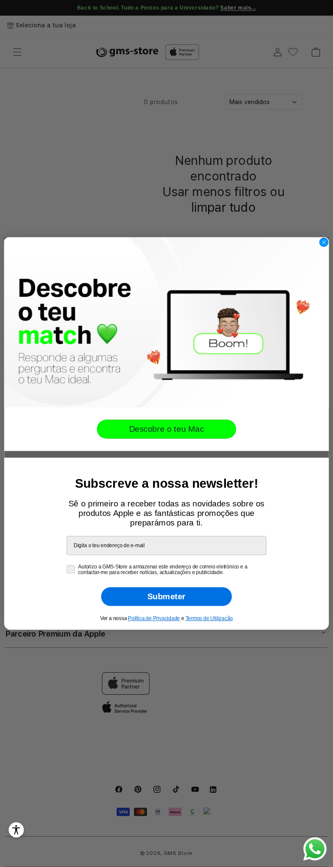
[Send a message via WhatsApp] (315, 849)
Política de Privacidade (154, 618)
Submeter (166, 596)
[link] (166, 322)
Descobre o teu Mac (166, 429)
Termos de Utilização (209, 618)
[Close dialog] (324, 242)
